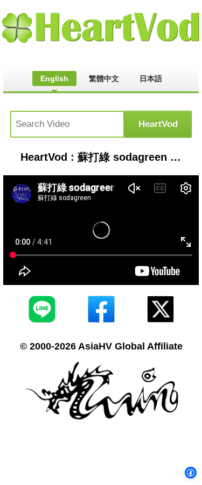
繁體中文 (104, 78)
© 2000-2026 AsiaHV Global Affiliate (101, 346)
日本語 (151, 78)
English (54, 78)
